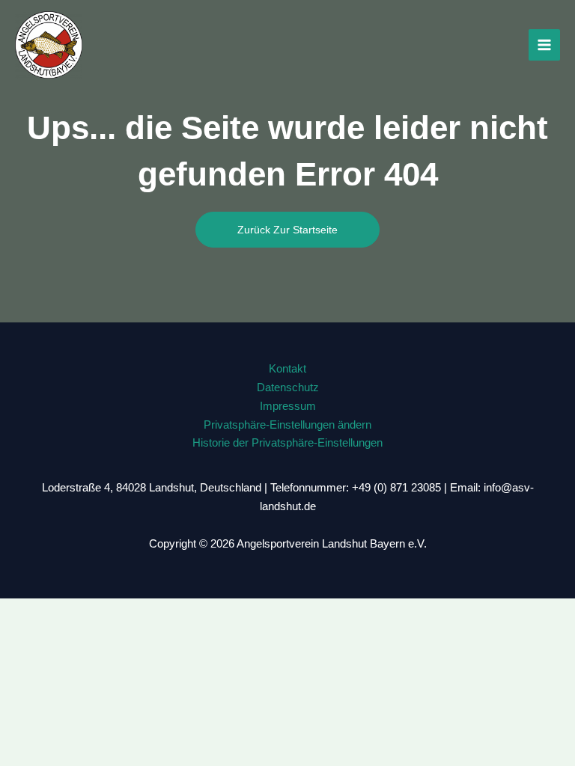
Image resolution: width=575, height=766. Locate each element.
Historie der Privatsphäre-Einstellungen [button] (287, 443)
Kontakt (287, 369)
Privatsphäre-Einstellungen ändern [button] (287, 425)
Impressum (288, 406)
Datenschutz (288, 387)
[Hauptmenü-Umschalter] (544, 45)
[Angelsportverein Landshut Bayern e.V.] (48, 45)
